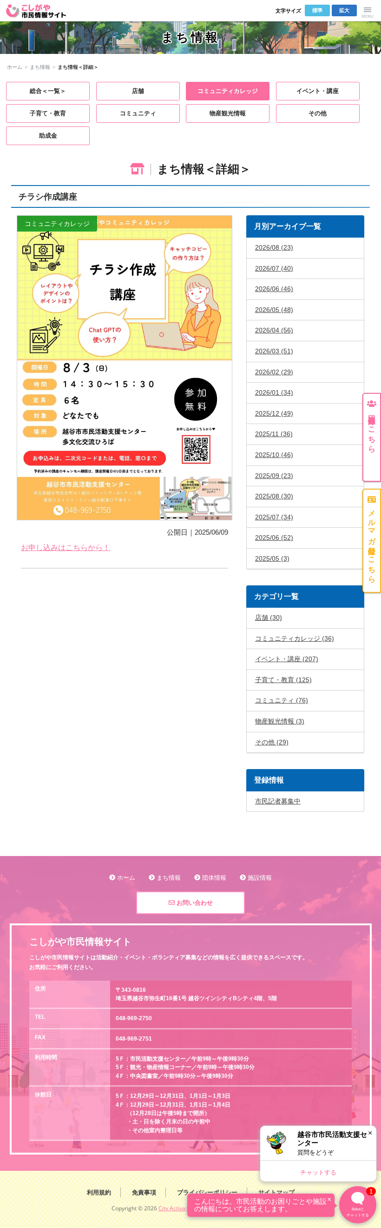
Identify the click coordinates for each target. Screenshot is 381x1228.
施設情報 (260, 877)
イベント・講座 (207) (286, 659)
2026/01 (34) (274, 392)
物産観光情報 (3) (279, 721)
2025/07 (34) (274, 517)
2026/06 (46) (274, 288)
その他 (318, 113)
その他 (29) (272, 742)
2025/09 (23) (274, 475)
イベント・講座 (317, 90)
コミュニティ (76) (281, 700)
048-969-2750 (134, 1018)
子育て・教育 (48, 113)
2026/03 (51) (274, 351)
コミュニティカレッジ (227, 90)
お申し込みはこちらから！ (65, 547)
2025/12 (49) (274, 413)
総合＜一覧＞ (48, 90)
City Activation (176, 1208)
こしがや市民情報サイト (42, 10)
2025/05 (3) (272, 558)
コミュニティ (138, 113)
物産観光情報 (228, 113)
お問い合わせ (194, 902)
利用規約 (99, 1192)
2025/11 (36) (274, 434)
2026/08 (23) (274, 247)
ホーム (14, 67)
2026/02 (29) (274, 372)
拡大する (124, 367)
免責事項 (144, 1192)
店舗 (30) (268, 617)
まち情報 (40, 67)
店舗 (138, 90)
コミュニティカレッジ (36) (294, 638)
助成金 (48, 135)
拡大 (344, 10)
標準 (317, 10)
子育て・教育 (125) (283, 680)
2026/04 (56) (274, 330)
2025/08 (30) (274, 496)
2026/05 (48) (274, 309)
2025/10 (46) (274, 454)
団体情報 (214, 877)
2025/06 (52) (274, 537)
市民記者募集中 (278, 801)
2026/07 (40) (274, 268)
